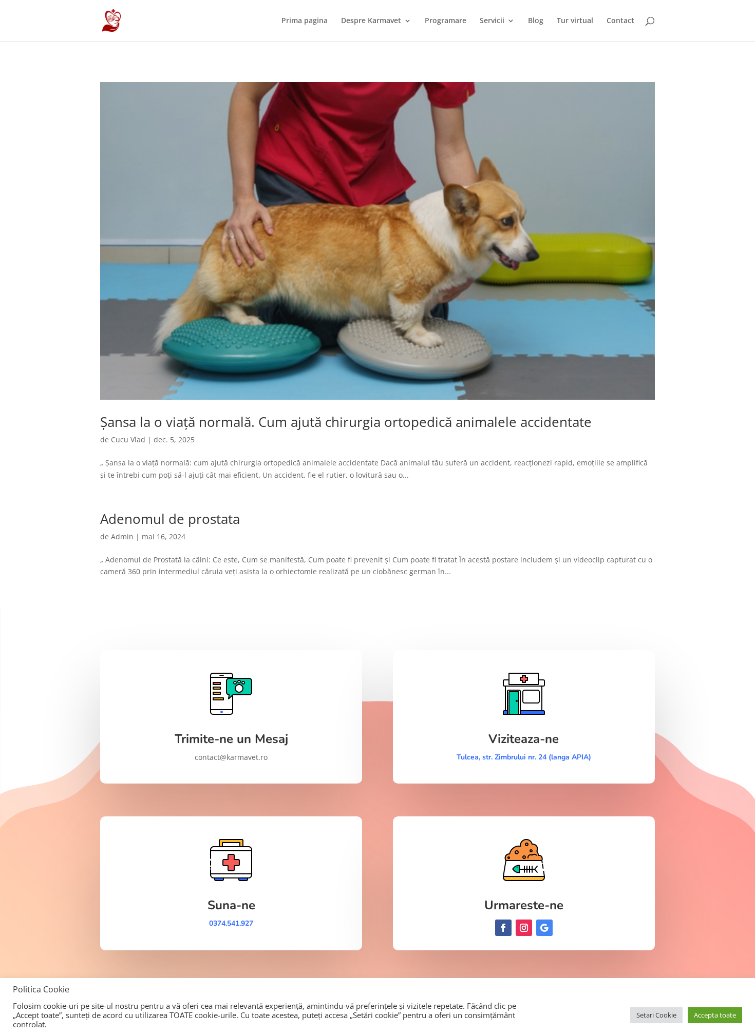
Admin (122, 536)
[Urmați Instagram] (524, 928)
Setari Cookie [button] (656, 1015)
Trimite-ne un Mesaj (231, 739)
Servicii (492, 21)
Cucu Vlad (128, 439)
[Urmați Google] (544, 928)
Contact (620, 21)
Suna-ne (231, 905)
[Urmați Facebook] (503, 928)
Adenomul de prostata (170, 519)
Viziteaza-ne (523, 739)
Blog (535, 21)
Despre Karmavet (371, 21)
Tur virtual (575, 21)
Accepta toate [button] (715, 1015)
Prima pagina (304, 21)
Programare (445, 21)
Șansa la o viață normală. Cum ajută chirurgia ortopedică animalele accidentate (346, 422)
